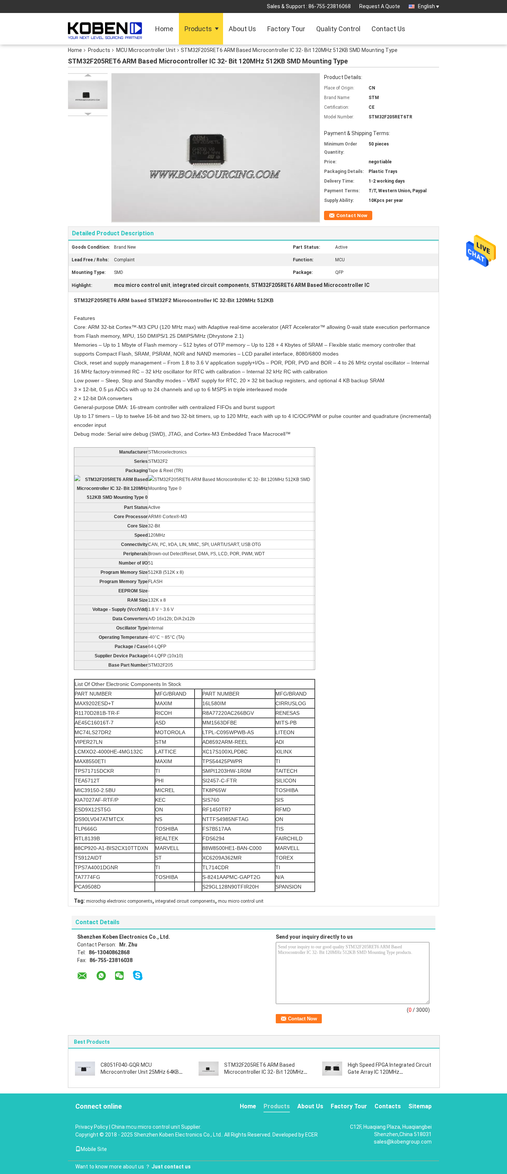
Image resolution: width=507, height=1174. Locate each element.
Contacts (387, 1106)
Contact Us (388, 29)
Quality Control (338, 29)
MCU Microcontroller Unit (146, 50)
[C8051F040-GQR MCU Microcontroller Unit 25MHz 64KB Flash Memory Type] (85, 1068)
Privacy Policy (91, 1127)
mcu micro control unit (241, 901)
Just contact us (171, 1167)
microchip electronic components (119, 901)
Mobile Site (94, 1149)
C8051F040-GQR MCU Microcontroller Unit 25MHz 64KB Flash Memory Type (140, 1072)
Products (198, 29)
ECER (311, 1135)
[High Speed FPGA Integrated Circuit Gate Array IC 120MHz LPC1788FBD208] (332, 1068)
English (426, 6)
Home (164, 29)
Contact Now (351, 215)
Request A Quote (379, 6)
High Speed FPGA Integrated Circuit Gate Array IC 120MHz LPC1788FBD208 (389, 1072)
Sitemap (420, 1106)
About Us (242, 29)
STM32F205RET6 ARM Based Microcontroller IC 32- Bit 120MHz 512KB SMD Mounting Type (264, 1072)
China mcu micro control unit (145, 1127)
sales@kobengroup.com (403, 1142)
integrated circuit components (185, 901)
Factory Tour (286, 29)
